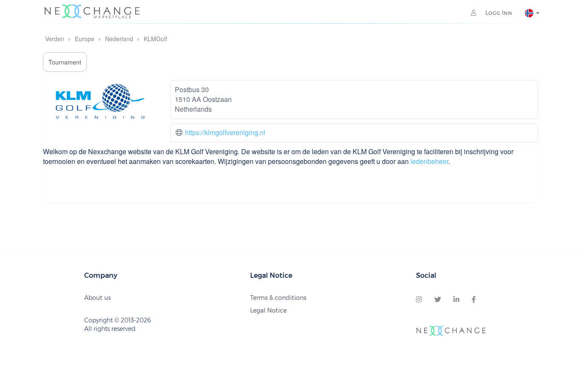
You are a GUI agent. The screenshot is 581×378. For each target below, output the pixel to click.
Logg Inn (498, 13)
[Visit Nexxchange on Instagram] (419, 299)
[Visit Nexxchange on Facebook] (474, 299)
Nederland (119, 38)
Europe (84, 38)
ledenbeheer (429, 161)
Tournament (64, 62)
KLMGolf (155, 38)
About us (97, 298)
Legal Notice (268, 310)
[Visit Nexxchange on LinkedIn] (456, 299)
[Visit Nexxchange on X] (437, 299)
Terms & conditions (278, 298)
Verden (54, 38)
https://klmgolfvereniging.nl (225, 132)
